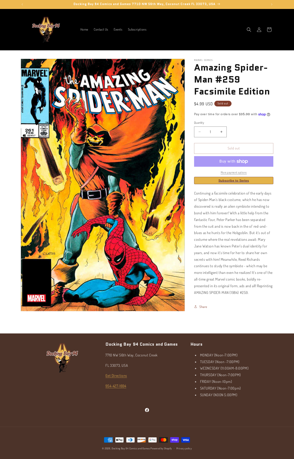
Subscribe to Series (233, 180)
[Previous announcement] (22, 4)
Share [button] (203, 307)
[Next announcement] (272, 4)
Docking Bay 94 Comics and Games (131, 448)
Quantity (199, 122)
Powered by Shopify (161, 448)
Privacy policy (184, 448)
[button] (249, 30)
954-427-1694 (115, 386)
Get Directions (116, 375)
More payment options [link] (234, 172)
